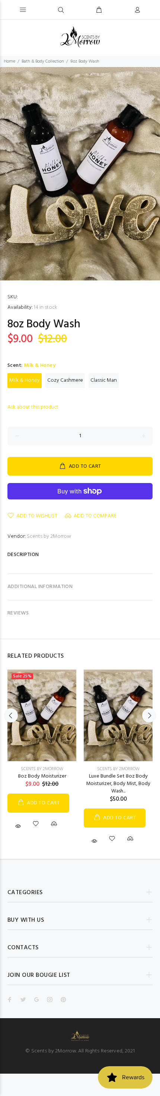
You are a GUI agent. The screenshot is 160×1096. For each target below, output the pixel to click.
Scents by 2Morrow (49, 536)
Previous (7, 173)
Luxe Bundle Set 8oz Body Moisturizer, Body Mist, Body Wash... (118, 783)
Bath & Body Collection (43, 61)
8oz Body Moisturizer (42, 776)
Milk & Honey (24, 380)
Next (153, 173)
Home (9, 61)
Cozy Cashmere (65, 380)
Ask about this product (32, 407)
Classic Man (103, 380)
